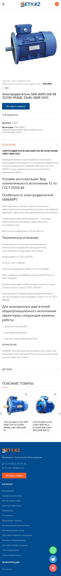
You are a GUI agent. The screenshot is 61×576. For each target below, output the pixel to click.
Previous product (3, 88)
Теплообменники (10, 550)
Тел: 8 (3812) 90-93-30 (15, 463)
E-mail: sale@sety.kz (14, 468)
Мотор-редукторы (11, 500)
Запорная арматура (12, 495)
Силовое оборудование (14, 540)
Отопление (7, 515)
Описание (9, 144)
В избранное (11, 115)
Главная (6, 81)
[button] (16, 106)
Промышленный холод (13, 530)
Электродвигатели (21, 81)
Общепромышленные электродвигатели (21, 84)
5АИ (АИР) (47, 84)
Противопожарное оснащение (17, 535)
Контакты (7, 569)
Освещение (7, 510)
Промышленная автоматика (15, 525)
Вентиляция (8, 490)
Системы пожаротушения (14, 545)
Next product (9, 88)
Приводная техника (12, 520)
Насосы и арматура (11, 505)
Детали (7, 369)
